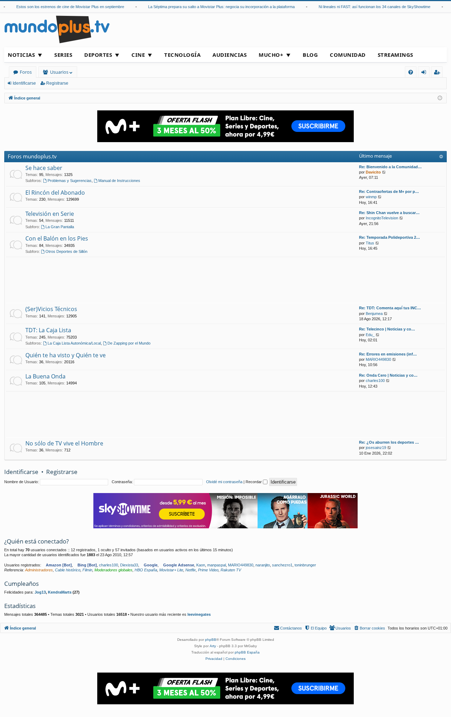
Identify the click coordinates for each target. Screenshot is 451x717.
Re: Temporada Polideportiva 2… (389, 237)
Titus (370, 243)
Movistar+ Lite (171, 570)
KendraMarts (60, 592)
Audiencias (229, 54)
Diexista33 (129, 565)
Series (63, 54)
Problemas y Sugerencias (70, 180)
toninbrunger (305, 565)
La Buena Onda (45, 376)
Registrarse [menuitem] (438, 73)
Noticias (21, 54)
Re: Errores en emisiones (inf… (388, 354)
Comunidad (348, 54)
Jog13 (40, 592)
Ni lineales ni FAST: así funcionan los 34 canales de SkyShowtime (368, 7)
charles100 (375, 380)
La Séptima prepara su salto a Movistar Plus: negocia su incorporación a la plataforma (215, 7)
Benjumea (374, 313)
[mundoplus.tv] (57, 29)
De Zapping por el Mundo (128, 343)
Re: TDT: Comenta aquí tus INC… (390, 308)
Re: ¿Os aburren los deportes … (389, 442)
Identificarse (24, 83)
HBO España (146, 570)
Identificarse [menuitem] (425, 73)
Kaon (200, 565)
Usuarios (59, 72)
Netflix (190, 570)
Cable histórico (67, 570)
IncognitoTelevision (382, 218)
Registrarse (57, 83)
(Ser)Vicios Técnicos (51, 309)
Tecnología (182, 54)
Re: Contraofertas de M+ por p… (389, 191)
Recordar (254, 482)
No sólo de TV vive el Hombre (64, 443)
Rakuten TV (231, 570)
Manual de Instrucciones (119, 180)
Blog (310, 54)
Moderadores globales (113, 570)
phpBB (210, 640)
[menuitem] (410, 72)
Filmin (87, 570)
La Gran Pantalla (59, 227)
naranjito (262, 565)
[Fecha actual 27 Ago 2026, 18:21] (440, 98)
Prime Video (208, 570)
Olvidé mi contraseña (224, 482)
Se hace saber (43, 168)
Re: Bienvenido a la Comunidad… (390, 167)
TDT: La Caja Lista (48, 330)
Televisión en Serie (49, 214)
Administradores (39, 570)
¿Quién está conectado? (36, 541)
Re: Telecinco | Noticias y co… (387, 329)
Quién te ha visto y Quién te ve (65, 355)
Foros (26, 72)
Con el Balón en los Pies (56, 238)
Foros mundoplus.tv (32, 156)
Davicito (373, 172)
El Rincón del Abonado (55, 192)
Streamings (395, 54)
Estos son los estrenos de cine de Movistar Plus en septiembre (64, 7)
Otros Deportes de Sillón (66, 251)
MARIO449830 (378, 359)
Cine (138, 54)
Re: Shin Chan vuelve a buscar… (389, 213)
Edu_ (370, 335)
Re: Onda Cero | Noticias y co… (388, 375)
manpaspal (216, 565)
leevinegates (199, 614)
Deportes (98, 54)
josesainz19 (376, 447)
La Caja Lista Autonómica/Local (74, 343)
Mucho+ (271, 54)
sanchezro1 (282, 565)
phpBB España (247, 652)
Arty (213, 646)
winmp (371, 197)
